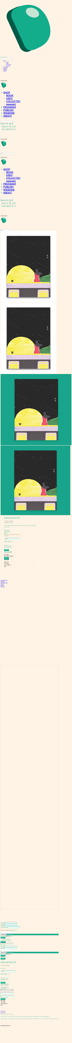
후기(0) (2, 584)
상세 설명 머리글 (4, 580)
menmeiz (8, 65)
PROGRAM (5, 67)
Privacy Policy (3, 1012)
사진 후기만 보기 (6, 939)
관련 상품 (2, 586)
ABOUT (4, 70)
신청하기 (3, 999)
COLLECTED (8, 64)
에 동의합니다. (9, 930)
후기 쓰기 (3, 942)
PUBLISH (5, 68)
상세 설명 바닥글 (4, 582)
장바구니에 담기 (4, 984)
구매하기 (3, 958)
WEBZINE (5, 69)
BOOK (7, 62)
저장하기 (3, 937)
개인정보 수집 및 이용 (6, 930)
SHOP (4, 60)
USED (7, 63)
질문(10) (2, 585)
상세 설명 (2, 581)
